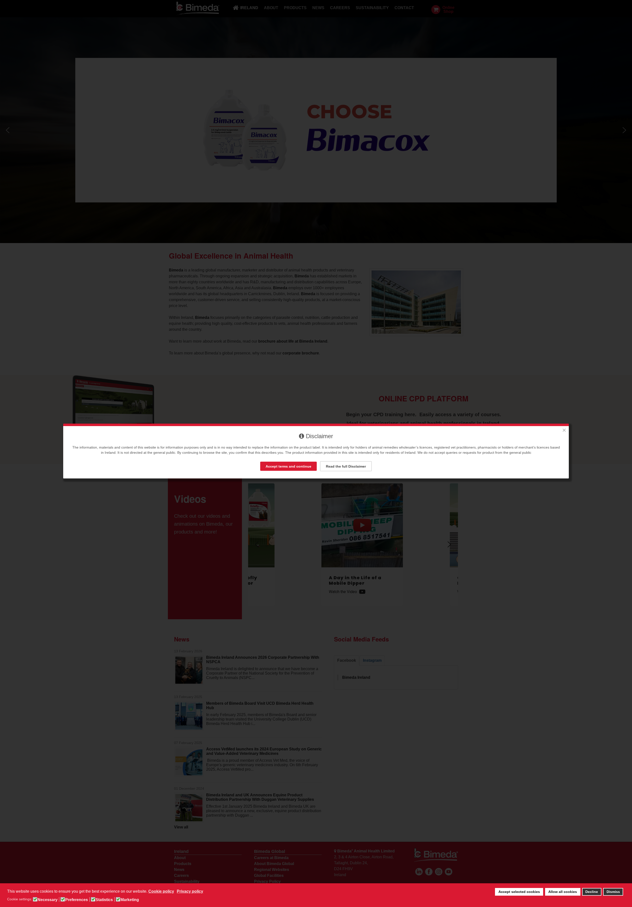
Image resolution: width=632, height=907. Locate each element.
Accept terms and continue (288, 466)
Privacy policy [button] (190, 891)
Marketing (129, 900)
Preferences (76, 900)
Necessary (48, 900)
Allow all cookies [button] (562, 892)
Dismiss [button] (613, 892)
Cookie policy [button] (161, 891)
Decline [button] (591, 892)
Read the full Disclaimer (346, 466)
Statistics (104, 900)
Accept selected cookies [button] (519, 892)
